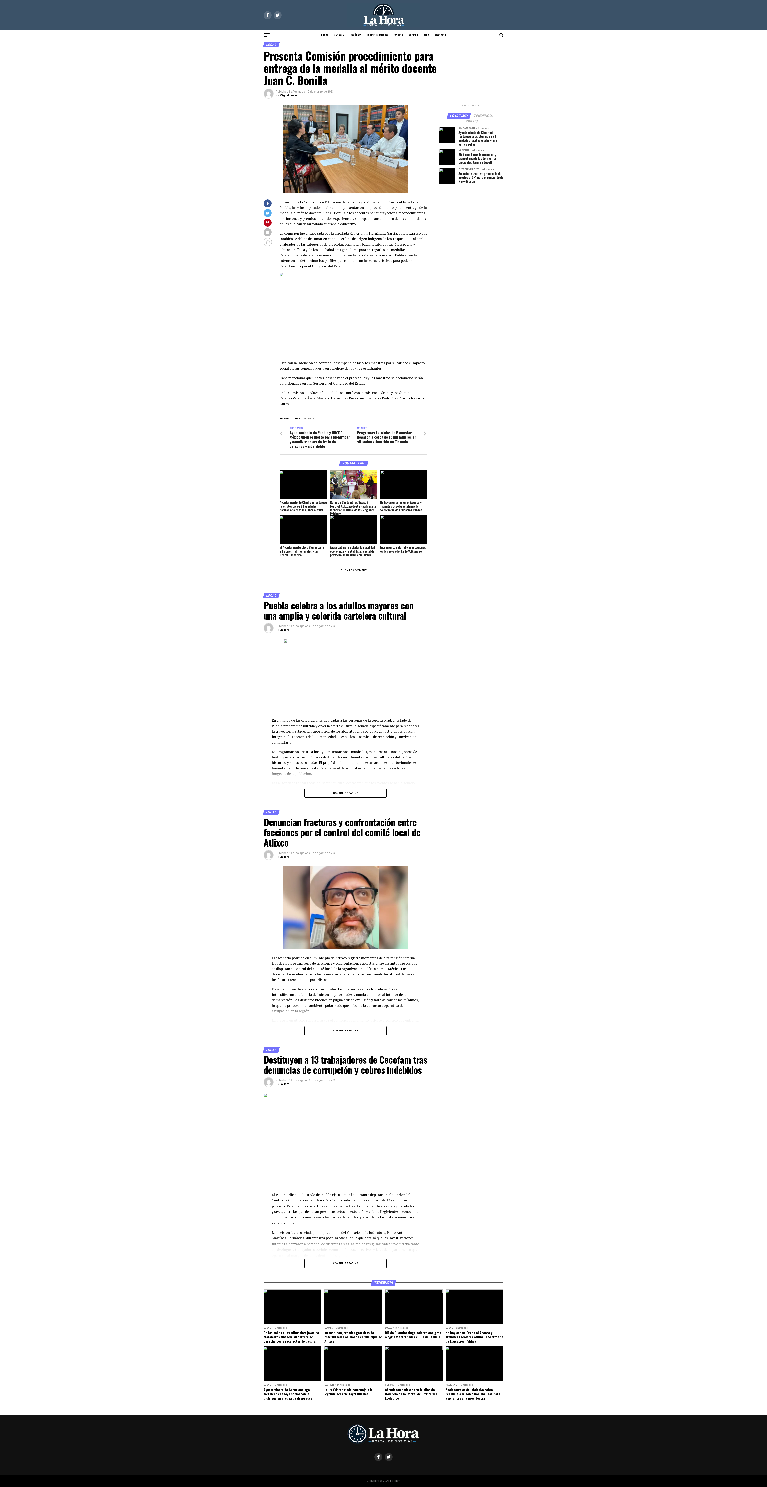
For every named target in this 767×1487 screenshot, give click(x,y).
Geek (426, 35)
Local (324, 35)
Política (356, 35)
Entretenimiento (377, 35)
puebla (310, 418)
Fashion (398, 35)
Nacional (339, 35)
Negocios (440, 35)
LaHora (284, 629)
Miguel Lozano (289, 95)
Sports (413, 35)
